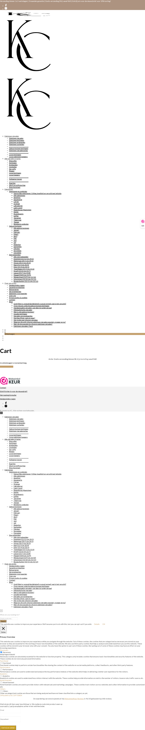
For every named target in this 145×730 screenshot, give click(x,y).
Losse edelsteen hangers (18, 157)
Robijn (16, 212)
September (18, 246)
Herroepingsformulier (8, 395)
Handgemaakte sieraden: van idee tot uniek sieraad (33, 308)
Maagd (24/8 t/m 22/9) (22, 275)
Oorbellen (13, 167)
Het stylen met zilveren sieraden (26, 320)
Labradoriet (18, 206)
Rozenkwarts (18, 214)
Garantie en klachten (17, 287)
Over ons (12, 295)
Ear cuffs (12, 169)
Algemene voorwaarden (18, 293)
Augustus (17, 244)
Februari (17, 232)
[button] (5, 330)
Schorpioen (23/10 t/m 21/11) (25, 279)
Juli (15, 242)
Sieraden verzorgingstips (23, 316)
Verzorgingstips (15, 291)
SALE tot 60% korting (17, 185)
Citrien (16, 202)
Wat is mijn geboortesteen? (24, 312)
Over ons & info (10, 283)
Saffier (16, 216)
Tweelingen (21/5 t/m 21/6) (24, 269)
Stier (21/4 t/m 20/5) (21, 267)
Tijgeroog (17, 220)
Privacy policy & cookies (18, 298)
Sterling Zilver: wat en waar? (24, 318)
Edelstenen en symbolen (18, 191)
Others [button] (2, 689)
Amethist (17, 197)
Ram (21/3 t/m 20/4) (21, 265)
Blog (11, 302)
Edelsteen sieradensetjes (18, 150)
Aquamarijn (18, 199)
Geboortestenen (15, 226)
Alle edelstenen (19, 195)
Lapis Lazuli (18, 208)
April (15, 236)
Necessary (7, 652)
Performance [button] (5, 667)
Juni (15, 240)
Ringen (11, 171)
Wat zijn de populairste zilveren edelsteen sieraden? (33, 324)
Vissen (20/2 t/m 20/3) (22, 263)
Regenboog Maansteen (22, 210)
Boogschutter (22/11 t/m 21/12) (26, 281)
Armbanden (13, 165)
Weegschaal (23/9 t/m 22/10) (25, 277)
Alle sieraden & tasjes (13, 159)
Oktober (17, 248)
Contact (12, 300)
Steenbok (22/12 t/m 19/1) (24, 259)
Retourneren (14, 289)
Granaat (17, 204)
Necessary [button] (4, 650)
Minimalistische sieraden (23, 310)
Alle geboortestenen (21, 228)
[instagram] (6, 9)
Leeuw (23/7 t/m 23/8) (22, 273)
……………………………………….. (18, 146)
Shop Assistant (14, 187)
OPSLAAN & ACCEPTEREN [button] (11, 695)
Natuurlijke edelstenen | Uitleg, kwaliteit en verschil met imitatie (37, 193)
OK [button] (103, 624)
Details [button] (97, 624)
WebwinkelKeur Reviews (74, 699)
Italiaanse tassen (15, 179)
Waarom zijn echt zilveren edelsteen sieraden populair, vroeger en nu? (40, 322)
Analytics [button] (3, 674)
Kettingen (13, 163)
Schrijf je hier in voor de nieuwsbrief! (13, 391)
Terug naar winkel (6, 367)
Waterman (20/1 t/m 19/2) (23, 261)
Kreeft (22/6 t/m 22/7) (22, 271)
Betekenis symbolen (21, 224)
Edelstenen (9, 189)
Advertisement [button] (6, 680)
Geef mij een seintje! (8, 728)
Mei (15, 238)
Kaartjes (12, 183)
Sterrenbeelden (15, 255)
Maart (16, 234)
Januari (16, 230)
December (17, 253)
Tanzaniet (17, 218)
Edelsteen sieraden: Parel (23, 326)
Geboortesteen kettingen (18, 148)
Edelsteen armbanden (17, 142)
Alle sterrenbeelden (21, 257)
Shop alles (13, 161)
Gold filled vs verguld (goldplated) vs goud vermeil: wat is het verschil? (40, 304)
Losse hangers (14, 175)
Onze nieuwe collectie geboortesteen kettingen (31, 306)
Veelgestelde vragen (17, 285)
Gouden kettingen (20, 314)
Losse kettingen (15, 155)
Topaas (16, 222)
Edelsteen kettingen (16, 140)
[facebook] (6, 6)
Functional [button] (4, 661)
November (17, 251)
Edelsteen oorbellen (16, 144)
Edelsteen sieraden (12, 136)
